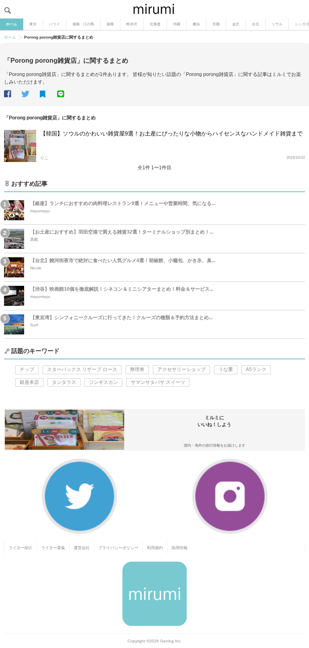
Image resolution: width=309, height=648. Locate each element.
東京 (33, 24)
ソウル (277, 24)
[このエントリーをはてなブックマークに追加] (48, 94)
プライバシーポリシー (118, 547)
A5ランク (256, 369)
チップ (27, 369)
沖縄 (176, 24)
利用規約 (155, 547)
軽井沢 (131, 24)
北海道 (155, 24)
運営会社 (82, 547)
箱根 (110, 24)
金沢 (235, 24)
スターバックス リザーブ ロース (82, 369)
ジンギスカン (103, 382)
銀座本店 (29, 382)
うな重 (225, 369)
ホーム (11, 24)
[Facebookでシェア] (12, 94)
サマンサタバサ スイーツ (158, 382)
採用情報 (179, 547)
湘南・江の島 (83, 24)
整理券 (137, 369)
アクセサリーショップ (181, 369)
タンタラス (64, 382)
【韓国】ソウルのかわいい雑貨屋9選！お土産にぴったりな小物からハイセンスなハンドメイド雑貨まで (171, 133)
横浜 (196, 24)
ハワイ (54, 24)
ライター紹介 (20, 547)
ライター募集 (53, 547)
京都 (216, 24)
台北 (255, 24)
